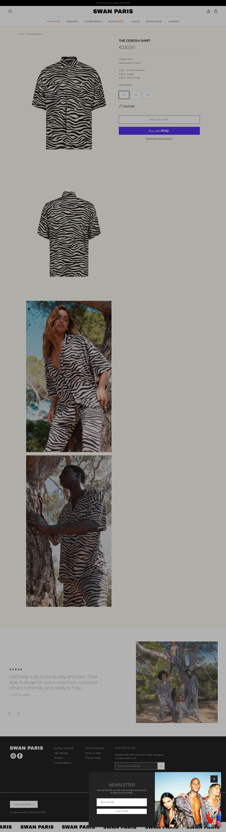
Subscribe (121, 811)
